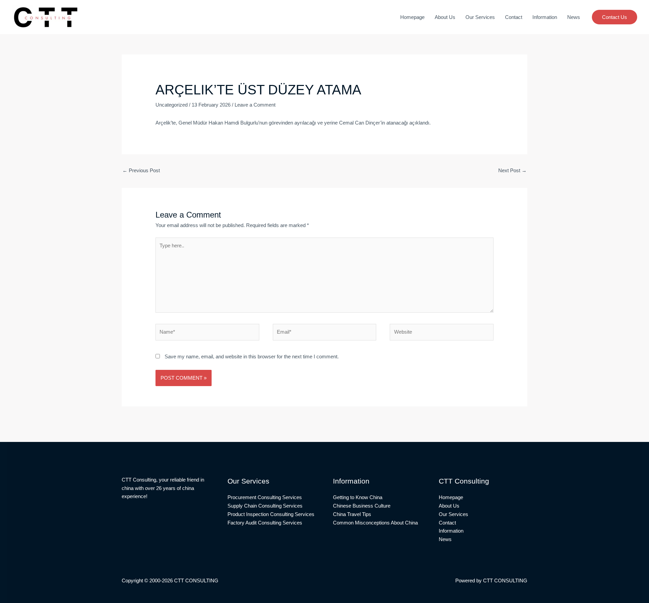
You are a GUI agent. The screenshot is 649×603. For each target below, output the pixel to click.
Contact (513, 17)
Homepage (412, 17)
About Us (445, 17)
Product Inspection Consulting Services (270, 514)
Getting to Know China (357, 497)
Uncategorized (171, 105)
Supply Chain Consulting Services (265, 506)
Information (544, 17)
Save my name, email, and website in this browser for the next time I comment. (252, 356)
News (573, 17)
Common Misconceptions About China (375, 523)
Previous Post (141, 170)
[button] (614, 17)
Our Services (480, 17)
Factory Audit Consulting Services (264, 523)
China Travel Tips (352, 514)
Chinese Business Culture (361, 506)
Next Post (512, 170)
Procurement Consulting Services (264, 497)
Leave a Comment (255, 105)
